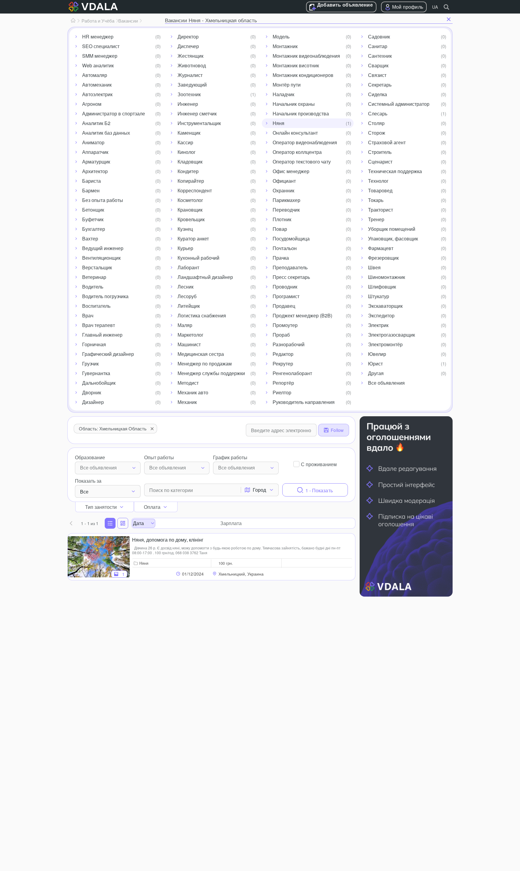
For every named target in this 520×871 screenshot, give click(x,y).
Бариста (91, 180)
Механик (187, 402)
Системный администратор (398, 103)
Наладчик (283, 94)
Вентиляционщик (101, 257)
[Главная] (73, 20)
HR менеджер (97, 36)
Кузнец (185, 228)
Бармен (91, 190)
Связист (377, 75)
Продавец (284, 305)
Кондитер (188, 171)
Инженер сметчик (197, 113)
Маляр (185, 325)
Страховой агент (387, 142)
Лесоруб (187, 296)
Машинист (189, 344)
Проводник (285, 286)
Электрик (378, 325)
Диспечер (188, 46)
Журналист (190, 75)
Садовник (379, 36)
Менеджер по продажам (205, 363)
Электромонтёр (385, 344)
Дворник (91, 392)
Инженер (188, 103)
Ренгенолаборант (292, 373)
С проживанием (319, 464)
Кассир (185, 142)
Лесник (185, 286)
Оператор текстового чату (302, 161)
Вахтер (90, 238)
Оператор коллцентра (297, 151)
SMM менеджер (99, 55)
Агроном (91, 103)
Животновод (192, 65)
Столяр (376, 123)
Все (84, 491)
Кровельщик (191, 219)
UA (435, 7)
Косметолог (190, 200)
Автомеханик (97, 84)
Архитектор (95, 171)
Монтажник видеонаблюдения (306, 55)
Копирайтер (191, 180)
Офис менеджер (291, 171)
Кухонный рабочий (198, 257)
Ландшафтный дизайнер (205, 277)
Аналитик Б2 (96, 123)
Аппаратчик (95, 151)
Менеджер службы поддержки (211, 373)
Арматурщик (96, 161)
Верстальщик (97, 267)
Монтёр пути (287, 84)
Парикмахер (286, 200)
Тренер (376, 219)
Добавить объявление (345, 5)
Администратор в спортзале (113, 113)
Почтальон (285, 248)
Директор (188, 36)
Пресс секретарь (291, 277)
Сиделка (377, 94)
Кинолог (187, 151)
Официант (284, 180)
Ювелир (377, 353)
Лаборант (188, 267)
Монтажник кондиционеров (303, 75)
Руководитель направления (304, 402)
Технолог (378, 180)
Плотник (282, 219)
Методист (188, 382)
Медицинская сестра (201, 353)
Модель (281, 36)
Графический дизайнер (108, 353)
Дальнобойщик (99, 382)
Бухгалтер (93, 228)
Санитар (377, 46)
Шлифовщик (382, 286)
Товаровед (380, 190)
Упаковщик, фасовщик (393, 238)
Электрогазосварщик (391, 334)
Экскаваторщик (385, 305)
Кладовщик (190, 161)
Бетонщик (93, 209)
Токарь (375, 200)
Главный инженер (102, 334)
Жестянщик (190, 55)
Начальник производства (301, 113)
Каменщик (189, 132)
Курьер (185, 248)
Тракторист (380, 209)
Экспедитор (381, 315)
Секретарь (380, 84)
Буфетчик (93, 219)
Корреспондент (195, 190)
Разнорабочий (289, 344)
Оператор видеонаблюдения (305, 142)
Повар (280, 228)
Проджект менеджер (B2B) (302, 315)
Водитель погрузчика (105, 296)
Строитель (380, 151)
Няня (278, 123)
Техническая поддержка (395, 171)
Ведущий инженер (102, 248)
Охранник (283, 190)
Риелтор (282, 392)
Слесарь (377, 113)
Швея (374, 267)
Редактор (283, 353)
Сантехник (380, 55)
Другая (376, 373)
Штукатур (378, 296)
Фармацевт (380, 248)
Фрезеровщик (383, 257)
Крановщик (190, 209)
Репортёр (283, 382)
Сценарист (380, 161)
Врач (87, 315)
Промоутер (285, 325)
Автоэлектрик (97, 94)
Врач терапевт (98, 325)
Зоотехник (189, 94)
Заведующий (192, 84)
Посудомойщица (291, 238)
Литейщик (189, 305)
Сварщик (378, 65)
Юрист (375, 363)
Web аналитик (98, 65)
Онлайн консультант (295, 132)
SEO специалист (100, 46)
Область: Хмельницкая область (113, 428)
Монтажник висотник (296, 65)
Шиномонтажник (386, 277)
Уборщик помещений (391, 228)
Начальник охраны (294, 103)
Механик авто (193, 392)
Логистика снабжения (202, 315)
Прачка (281, 257)
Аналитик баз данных (106, 132)
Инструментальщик (199, 123)
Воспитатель (96, 305)
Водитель (92, 286)
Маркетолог (190, 334)
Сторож (376, 132)
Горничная (94, 344)
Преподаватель (290, 267)
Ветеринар (94, 277)
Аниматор (93, 142)
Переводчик (286, 209)
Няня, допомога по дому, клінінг (167, 539)
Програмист (286, 296)
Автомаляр (94, 75)
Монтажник (285, 46)
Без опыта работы (102, 200)
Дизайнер (93, 402)
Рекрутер (283, 363)
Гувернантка (96, 373)
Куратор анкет (193, 238)
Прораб (281, 334)
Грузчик (90, 363)
